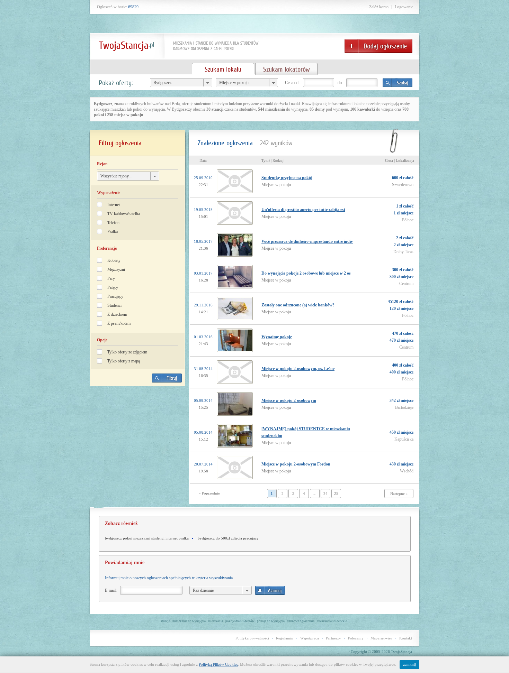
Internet (113, 204)
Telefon (113, 222)
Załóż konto (379, 6)
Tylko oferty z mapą (123, 361)
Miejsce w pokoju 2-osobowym (288, 400)
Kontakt (405, 638)
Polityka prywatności (252, 638)
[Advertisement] (138, 439)
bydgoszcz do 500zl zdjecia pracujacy (228, 538)
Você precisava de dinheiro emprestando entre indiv (307, 241)
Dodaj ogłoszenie (378, 46)
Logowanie (404, 6)
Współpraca (309, 638)
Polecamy (356, 638)
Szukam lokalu (223, 69)
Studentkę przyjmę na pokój (286, 177)
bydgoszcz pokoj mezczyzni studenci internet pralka (147, 538)
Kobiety (113, 260)
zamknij (409, 664)
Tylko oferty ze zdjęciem (127, 352)
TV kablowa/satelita (123, 213)
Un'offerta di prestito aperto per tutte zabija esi (303, 209)
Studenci (114, 305)
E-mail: (111, 590)
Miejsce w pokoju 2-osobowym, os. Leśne (297, 368)
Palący (112, 287)
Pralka (112, 231)
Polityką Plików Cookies (218, 664)
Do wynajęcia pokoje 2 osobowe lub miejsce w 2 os (306, 273)
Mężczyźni (116, 269)
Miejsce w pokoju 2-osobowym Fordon (295, 464)
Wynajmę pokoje (276, 336)
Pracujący (115, 296)
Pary (111, 278)
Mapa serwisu (381, 638)
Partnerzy (333, 638)
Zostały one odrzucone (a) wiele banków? (297, 305)
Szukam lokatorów (286, 69)
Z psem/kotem (119, 323)
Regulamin (284, 638)
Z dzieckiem (117, 314)
